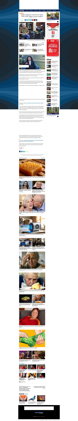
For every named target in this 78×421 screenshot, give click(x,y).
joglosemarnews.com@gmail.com (41, 416)
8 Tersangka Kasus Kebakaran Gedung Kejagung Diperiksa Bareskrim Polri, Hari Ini (39, 387)
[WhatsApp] (29, 20)
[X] (27, 20)
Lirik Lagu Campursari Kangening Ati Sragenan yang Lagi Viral (55, 96)
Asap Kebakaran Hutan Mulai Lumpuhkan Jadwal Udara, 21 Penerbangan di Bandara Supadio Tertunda (40, 403)
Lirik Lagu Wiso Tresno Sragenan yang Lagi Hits (54, 100)
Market (44, 10)
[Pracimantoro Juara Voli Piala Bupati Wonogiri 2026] (49, 84)
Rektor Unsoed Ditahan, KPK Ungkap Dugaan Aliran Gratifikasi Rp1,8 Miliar (22, 403)
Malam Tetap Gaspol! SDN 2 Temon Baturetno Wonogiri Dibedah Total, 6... (54, 66)
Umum (27, 10)
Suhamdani (30, 17)
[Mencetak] (36, 20)
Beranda (20, 12)
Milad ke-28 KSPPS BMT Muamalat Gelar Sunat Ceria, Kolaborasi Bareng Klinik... (55, 92)
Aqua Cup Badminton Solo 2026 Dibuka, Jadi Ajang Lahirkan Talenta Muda (54, 74)
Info (40, 10)
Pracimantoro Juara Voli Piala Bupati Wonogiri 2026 (54, 84)
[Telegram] (31, 20)
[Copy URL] (38, 20)
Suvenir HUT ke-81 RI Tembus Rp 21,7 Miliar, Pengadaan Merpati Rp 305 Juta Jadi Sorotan (32, 403)
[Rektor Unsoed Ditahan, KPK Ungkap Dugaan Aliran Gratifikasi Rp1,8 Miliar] (23, 398)
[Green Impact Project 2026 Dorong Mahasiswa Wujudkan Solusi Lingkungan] (49, 70)
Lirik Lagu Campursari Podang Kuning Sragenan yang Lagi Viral (54, 104)
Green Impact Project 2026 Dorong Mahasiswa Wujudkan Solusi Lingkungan (55, 70)
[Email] (35, 20)
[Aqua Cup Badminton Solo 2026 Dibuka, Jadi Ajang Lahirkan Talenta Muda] (49, 74)
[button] (58, 11)
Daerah (31, 10)
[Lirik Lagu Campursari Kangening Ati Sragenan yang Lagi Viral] (49, 96)
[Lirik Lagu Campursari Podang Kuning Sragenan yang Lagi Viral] (49, 104)
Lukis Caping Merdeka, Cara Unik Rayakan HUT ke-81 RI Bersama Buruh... (54, 62)
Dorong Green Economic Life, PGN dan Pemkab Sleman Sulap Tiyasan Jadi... (55, 78)
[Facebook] (25, 20)
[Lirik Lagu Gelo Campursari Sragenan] (49, 88)
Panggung (49, 10)
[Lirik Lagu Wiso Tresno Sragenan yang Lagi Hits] (49, 100)
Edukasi (55, 10)
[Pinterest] (33, 20)
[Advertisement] (32, 92)
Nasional (24, 12)
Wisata (36, 10)
